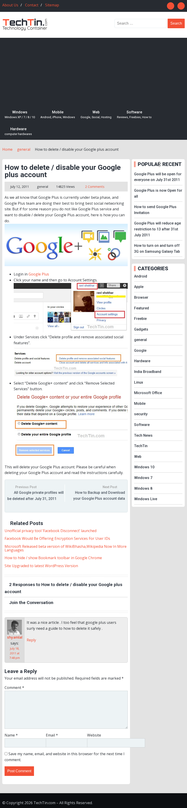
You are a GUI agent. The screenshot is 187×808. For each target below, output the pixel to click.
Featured (141, 308)
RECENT (172, 164)
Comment (14, 687)
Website (94, 735)
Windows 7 (143, 478)
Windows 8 (143, 488)
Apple (138, 287)
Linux (138, 382)
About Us (10, 5)
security (141, 414)
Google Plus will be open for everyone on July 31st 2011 (158, 177)
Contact (31, 5)
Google (140, 350)
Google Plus (39, 274)
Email (52, 735)
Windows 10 (144, 467)
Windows (20, 114)
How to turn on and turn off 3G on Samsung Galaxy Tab (157, 248)
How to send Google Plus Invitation (155, 210)
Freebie (140, 318)
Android (140, 276)
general (42, 186)
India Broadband (147, 372)
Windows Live (145, 499)
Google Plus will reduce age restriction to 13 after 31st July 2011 (157, 229)
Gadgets (141, 329)
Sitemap (52, 5)
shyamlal (14, 637)
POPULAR (148, 164)
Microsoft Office (148, 393)
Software (134, 114)
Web (96, 114)
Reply (31, 639)
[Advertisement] (93, 72)
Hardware (18, 131)
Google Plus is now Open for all (158, 193)
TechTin (141, 446)
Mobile (57, 114)
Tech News (143, 435)
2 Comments (94, 186)
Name (11, 735)
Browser (141, 297)
